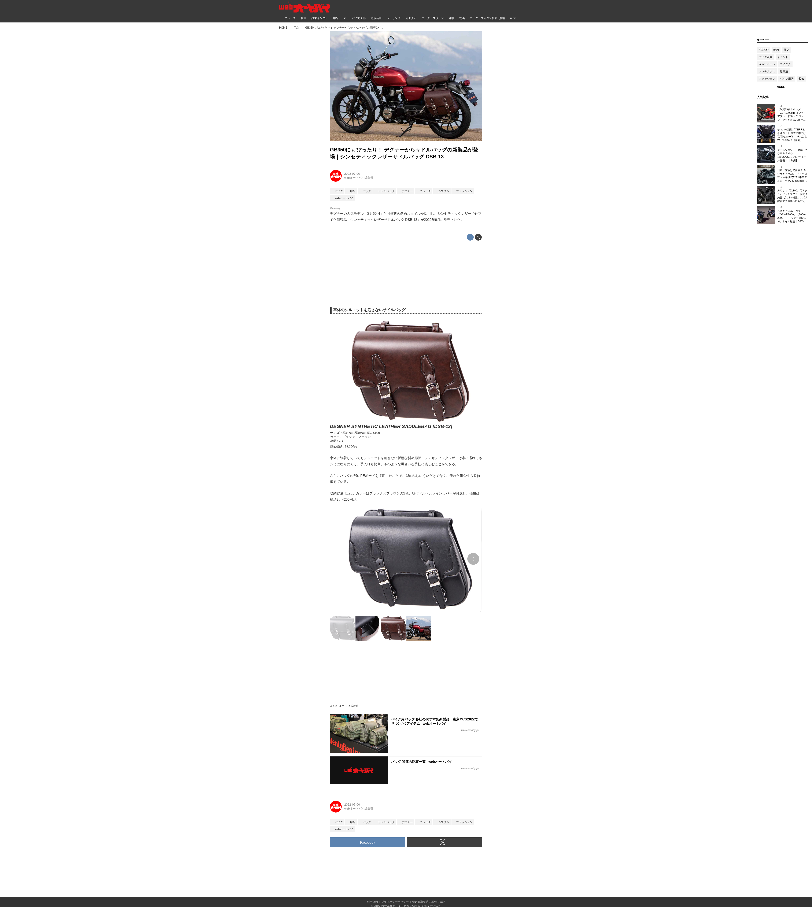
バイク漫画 (765, 57)
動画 (776, 49)
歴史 (786, 49)
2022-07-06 (352, 173)
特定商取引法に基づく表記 (428, 901)
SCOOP (764, 49)
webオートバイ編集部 (358, 177)
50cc (801, 78)
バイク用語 (787, 78)
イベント (782, 57)
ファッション (767, 78)
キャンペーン (767, 64)
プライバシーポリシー (395, 901)
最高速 (784, 71)
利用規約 (372, 901)
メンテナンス (767, 71)
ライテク (785, 64)
